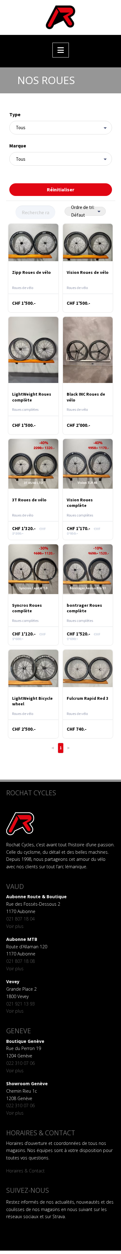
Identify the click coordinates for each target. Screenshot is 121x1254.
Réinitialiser (60, 189)
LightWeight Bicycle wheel (32, 701)
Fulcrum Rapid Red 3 (87, 698)
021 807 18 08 (20, 961)
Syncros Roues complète (27, 608)
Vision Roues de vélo (88, 272)
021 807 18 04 (20, 919)
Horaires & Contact (25, 1171)
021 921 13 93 (20, 1004)
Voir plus (15, 926)
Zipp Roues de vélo (31, 272)
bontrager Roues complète (84, 608)
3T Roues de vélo (29, 500)
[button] (60, 50)
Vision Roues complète (80, 502)
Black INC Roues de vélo (86, 396)
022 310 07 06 (20, 1063)
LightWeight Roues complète (31, 396)
